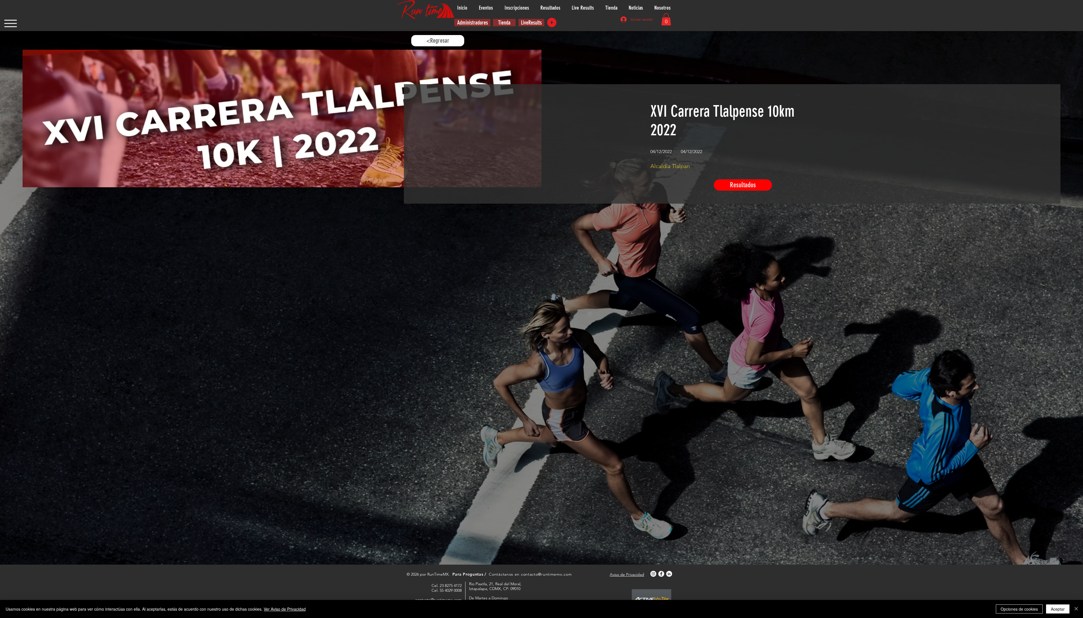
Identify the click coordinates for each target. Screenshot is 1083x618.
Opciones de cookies (1019, 609)
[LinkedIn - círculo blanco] (669, 574)
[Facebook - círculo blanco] (661, 574)
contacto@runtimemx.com (546, 574)
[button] (10, 23)
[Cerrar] (1076, 608)
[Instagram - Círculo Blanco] (653, 574)
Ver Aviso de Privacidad (285, 609)
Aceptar (1058, 609)
